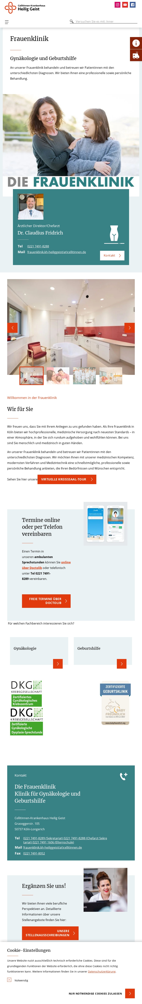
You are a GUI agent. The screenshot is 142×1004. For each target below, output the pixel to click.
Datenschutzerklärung (102, 971)
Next (129, 328)
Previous (12, 328)
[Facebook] (133, 5)
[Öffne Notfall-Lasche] (136, 55)
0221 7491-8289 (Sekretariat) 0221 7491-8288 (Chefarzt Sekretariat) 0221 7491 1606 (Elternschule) (65, 840)
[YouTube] (126, 5)
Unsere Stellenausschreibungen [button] (47, 933)
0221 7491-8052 (34, 853)
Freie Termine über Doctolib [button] (45, 601)
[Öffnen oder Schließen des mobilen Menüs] (7, 22)
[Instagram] (118, 5)
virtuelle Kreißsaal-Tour (64, 479)
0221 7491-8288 (38, 246)
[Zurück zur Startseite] (26, 8)
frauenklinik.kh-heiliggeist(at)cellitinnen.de (56, 252)
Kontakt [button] (109, 255)
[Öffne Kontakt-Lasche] (136, 43)
